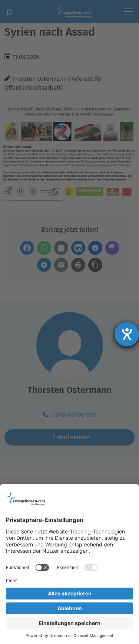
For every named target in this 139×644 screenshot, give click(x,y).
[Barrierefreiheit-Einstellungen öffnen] (127, 334)
